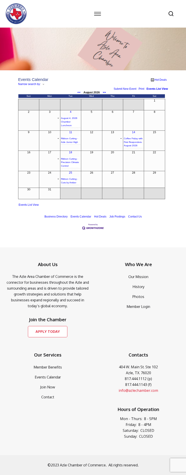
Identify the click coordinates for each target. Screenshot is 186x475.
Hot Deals (160, 79)
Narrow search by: (29, 84)
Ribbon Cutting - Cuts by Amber (69, 181)
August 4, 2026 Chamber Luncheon (69, 121)
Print (141, 88)
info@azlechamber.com (138, 390)
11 (70, 132)
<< (79, 92)
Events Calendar (81, 216)
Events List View (157, 88)
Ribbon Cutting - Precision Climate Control (70, 162)
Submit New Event (125, 88)
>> (104, 92)
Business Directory (56, 216)
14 (133, 132)
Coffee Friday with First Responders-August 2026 (133, 142)
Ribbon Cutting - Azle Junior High (69, 140)
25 (70, 172)
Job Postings (117, 216)
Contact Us (135, 216)
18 (70, 152)
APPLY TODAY (47, 331)
